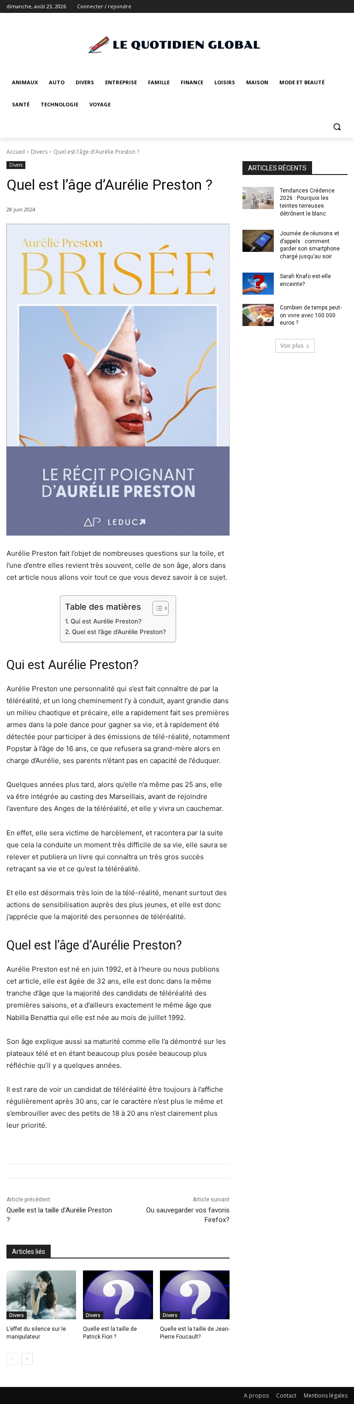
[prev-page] (12, 1359)
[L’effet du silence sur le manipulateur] (41, 1294)
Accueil (15, 152)
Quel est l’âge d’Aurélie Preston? (119, 631)
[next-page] (27, 1359)
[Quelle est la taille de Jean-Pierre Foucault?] (195, 1294)
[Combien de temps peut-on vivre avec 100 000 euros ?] (258, 315)
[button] (337, 127)
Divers (39, 152)
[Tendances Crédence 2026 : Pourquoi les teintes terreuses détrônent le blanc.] (258, 198)
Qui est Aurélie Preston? (106, 621)
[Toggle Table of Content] (156, 608)
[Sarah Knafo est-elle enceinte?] (258, 284)
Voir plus (291, 346)
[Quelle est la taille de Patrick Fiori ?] (118, 1294)
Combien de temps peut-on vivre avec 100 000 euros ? (311, 315)
